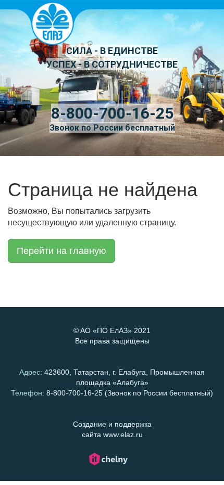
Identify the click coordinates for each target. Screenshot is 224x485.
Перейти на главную (61, 251)
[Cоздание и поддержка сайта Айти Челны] (108, 464)
